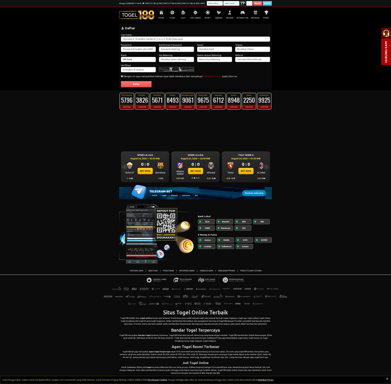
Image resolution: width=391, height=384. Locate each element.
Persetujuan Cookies (157, 380)
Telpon (239, 45)
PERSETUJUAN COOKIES (251, 271)
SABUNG (219, 18)
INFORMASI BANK (187, 271)
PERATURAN (168, 271)
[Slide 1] (192, 178)
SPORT (208, 18)
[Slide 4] (198, 178)
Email (200, 45)
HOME (161, 18)
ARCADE (229, 18)
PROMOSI (255, 18)
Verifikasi (126, 65)
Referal (239, 55)
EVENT (266, 18)
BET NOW (171, 171)
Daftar (267, 3)
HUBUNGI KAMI (206, 271)
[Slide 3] (196, 178)
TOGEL (172, 18)
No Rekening (165, 55)
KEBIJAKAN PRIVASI (226, 271)
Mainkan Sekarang (254, 193)
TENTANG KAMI (136, 271)
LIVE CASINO (195, 18)
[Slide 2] (194, 178)
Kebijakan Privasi (212, 76)
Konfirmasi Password (170, 45)
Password (126, 45)
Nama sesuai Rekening (209, 55)
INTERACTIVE (242, 18)
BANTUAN (153, 271)
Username (126, 35)
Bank (123, 55)
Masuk (257, 3)
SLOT (183, 18)
